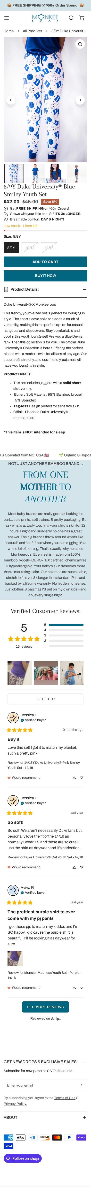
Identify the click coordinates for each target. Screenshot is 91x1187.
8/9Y (11, 248)
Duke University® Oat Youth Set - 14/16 (53, 857)
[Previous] (11, 100)
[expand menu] (6, 17)
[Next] (80, 100)
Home (9, 31)
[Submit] (81, 1085)
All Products (32, 31)
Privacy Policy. (15, 1104)
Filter (48, 699)
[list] (45, 99)
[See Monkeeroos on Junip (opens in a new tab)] (56, 1018)
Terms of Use (64, 1098)
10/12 (29, 248)
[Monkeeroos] (45, 18)
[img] (33, 720)
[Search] (71, 18)
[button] (82, 18)
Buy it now (45, 276)
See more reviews (45, 1007)
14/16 (49, 248)
